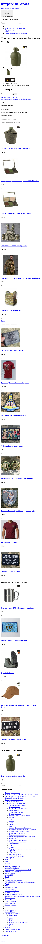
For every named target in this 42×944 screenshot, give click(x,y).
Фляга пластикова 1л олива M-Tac (16, 33)
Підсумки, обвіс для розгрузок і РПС (21, 815)
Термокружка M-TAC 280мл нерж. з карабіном (17, 608)
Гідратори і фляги (11, 30)
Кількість (4, 94)
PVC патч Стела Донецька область (13, 415)
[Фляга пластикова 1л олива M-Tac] (16, 67)
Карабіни (12, 851)
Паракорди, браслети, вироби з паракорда (22, 829)
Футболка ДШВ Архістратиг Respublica (15, 383)
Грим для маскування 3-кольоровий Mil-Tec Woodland (20, 181)
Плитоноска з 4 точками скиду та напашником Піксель (20, 278)
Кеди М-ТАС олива (7, 673)
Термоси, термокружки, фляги (19, 831)
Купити (15, 94)
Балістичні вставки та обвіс (18, 840)
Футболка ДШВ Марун (9, 542)
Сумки (11, 822)
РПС (10, 819)
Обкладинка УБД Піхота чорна (12, 350)
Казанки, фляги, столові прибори (20, 828)
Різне (10, 845)
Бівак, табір (12, 852)
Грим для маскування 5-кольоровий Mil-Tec (16, 213)
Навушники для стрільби (17, 835)
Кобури (11, 824)
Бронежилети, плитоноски (17, 805)
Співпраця (4, 941)
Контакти (15, 8)
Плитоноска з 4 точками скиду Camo (14, 246)
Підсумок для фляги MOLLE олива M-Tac (16, 148)
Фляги (7, 32)
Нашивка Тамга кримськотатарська (14, 640)
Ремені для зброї (14, 810)
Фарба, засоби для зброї (16, 856)
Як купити (8, 8)
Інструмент (12, 847)
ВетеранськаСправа (15, 4)
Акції (2, 8)
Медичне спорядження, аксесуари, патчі (22, 836)
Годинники (12, 838)
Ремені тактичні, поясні (16, 812)
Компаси (11, 826)
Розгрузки (12, 817)
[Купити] (1, 188)
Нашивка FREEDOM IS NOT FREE (13, 739)
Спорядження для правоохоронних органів (23, 849)
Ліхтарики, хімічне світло (17, 842)
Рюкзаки (11, 821)
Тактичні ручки (14, 843)
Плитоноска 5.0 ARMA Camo (11, 310)
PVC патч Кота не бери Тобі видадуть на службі (17, 511)
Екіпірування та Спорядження (15, 28)
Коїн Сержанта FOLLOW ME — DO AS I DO (17, 478)
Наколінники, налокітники (18, 808)
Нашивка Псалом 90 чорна (10, 571)
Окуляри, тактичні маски (17, 833)
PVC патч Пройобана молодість (12, 446)
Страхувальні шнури (15, 854)
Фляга (3, 321)
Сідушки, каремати (15, 814)
